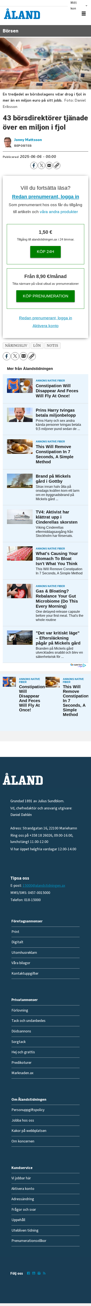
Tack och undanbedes (28, 1020)
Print (15, 931)
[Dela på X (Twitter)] (41, 165)
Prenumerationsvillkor (28, 1240)
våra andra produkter (59, 212)
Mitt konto (74, 5)
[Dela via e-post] (49, 165)
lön (37, 346)
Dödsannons (21, 1031)
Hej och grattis (23, 1052)
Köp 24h (45, 251)
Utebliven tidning (25, 1230)
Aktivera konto (46, 326)
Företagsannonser (27, 921)
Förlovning (19, 1010)
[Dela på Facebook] (33, 165)
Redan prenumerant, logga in (45, 196)
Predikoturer (21, 1062)
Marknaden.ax (22, 1073)
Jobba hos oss (22, 1120)
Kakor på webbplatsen (28, 1130)
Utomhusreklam (24, 952)
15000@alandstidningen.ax (44, 885)
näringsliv (16, 346)
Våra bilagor (20, 963)
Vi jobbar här (21, 1178)
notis (52, 346)
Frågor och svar (23, 1209)
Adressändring (22, 1199)
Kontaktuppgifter (25, 973)
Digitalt (17, 942)
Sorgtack (18, 1041)
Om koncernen (22, 1141)
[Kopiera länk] (56, 165)
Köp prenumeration (45, 296)
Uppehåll (18, 1220)
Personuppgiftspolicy (27, 1110)
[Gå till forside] (22, 13)
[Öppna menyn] (83, 14)
